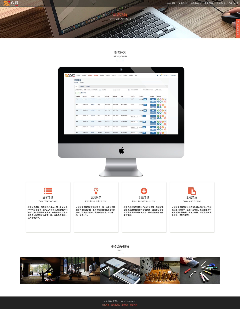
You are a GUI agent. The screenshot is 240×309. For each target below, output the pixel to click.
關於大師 (221, 3)
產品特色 (183, 3)
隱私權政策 (115, 304)
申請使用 (171, 3)
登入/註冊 (234, 3)
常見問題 (209, 3)
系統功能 (196, 3)
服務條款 (125, 304)
